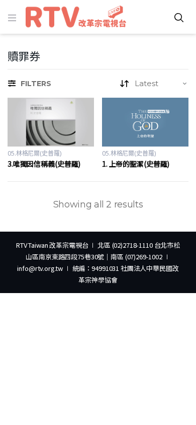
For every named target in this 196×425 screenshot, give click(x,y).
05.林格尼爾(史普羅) (34, 153)
